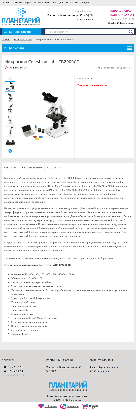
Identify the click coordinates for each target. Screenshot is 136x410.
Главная (6, 2)
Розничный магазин (45, 2)
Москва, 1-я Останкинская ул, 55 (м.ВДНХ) (70, 15)
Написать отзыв (18, 67)
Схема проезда (85, 19)
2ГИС (93, 370)
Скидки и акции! (22, 2)
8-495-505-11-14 (122, 15)
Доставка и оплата (69, 2)
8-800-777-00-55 (122, 11)
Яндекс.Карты (97, 366)
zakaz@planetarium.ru (122, 23)
